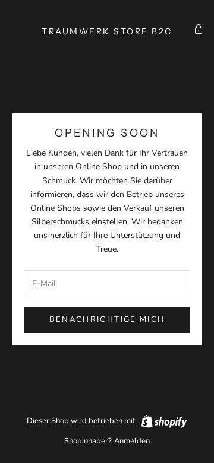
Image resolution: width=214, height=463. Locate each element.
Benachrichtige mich (107, 319)
